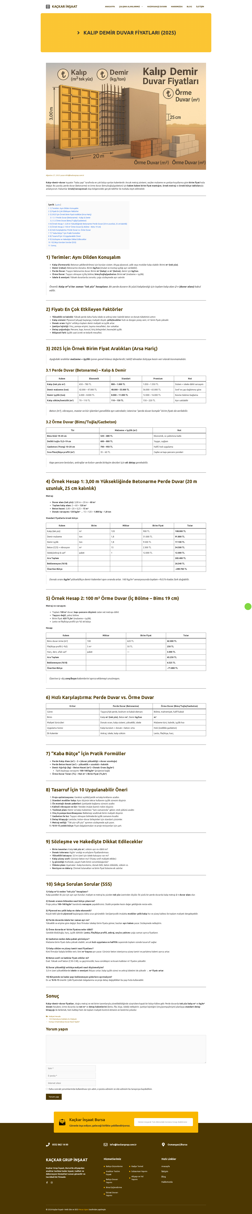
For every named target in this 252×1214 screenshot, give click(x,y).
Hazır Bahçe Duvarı (157, 7)
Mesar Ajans (84, 1209)
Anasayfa (110, 7)
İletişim (200, 7)
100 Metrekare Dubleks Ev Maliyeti (63, 1019)
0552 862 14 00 (60, 1144)
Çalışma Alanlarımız (129, 7)
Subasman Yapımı (139, 1171)
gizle (58, 205)
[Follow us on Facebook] (47, 1182)
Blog (189, 7)
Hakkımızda (177, 7)
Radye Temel (137, 1166)
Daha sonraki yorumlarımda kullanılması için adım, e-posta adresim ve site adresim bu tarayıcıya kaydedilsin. (100, 1089)
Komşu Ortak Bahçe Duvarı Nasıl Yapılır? (64, 1022)
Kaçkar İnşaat (64, 6)
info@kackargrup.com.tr (123, 1144)
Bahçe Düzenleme (114, 1166)
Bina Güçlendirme (114, 1187)
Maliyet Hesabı (55, 1016)
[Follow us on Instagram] (52, 1182)
